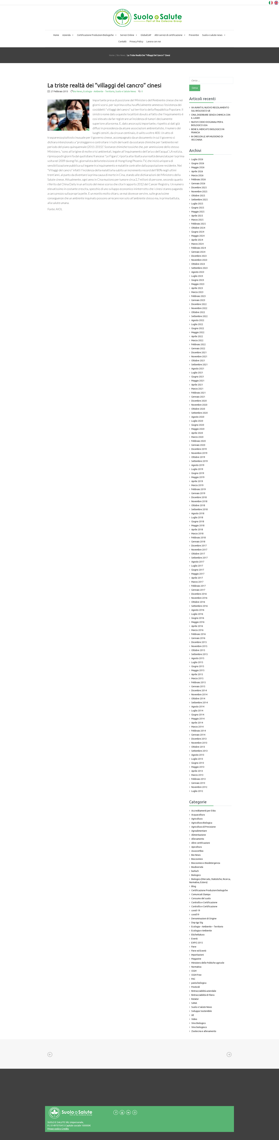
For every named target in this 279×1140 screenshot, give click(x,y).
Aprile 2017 (197, 578)
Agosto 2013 (197, 755)
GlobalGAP (146, 35)
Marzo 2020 (197, 437)
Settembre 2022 (199, 316)
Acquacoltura (198, 814)
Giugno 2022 (197, 328)
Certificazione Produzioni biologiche (209, 890)
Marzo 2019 (197, 485)
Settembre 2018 (199, 509)
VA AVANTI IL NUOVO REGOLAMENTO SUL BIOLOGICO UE (210, 109)
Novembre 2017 (199, 549)
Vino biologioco (199, 1027)
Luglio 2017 (197, 565)
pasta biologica (198, 983)
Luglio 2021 (197, 372)
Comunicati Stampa (200, 894)
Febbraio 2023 (198, 296)
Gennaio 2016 (198, 638)
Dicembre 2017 (199, 545)
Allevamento (197, 839)
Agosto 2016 (197, 610)
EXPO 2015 (197, 942)
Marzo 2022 (197, 340)
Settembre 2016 (199, 606)
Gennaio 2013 (198, 783)
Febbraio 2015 (198, 682)
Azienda (66, 35)
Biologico (196, 875)
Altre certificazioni (200, 843)
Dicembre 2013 (199, 738)
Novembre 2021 (199, 356)
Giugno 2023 (197, 280)
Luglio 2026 (197, 159)
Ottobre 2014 (198, 698)
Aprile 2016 (197, 626)
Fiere (193, 946)
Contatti (122, 41)
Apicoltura (196, 847)
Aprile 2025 (197, 215)
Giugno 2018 (197, 521)
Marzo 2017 (197, 582)
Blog (193, 886)
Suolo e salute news (212, 35)
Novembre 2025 (199, 191)
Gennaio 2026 (198, 183)
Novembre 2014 (199, 694)
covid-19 (195, 910)
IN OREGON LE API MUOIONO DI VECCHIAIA (207, 138)
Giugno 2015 (197, 666)
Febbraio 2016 (198, 634)
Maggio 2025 (197, 211)
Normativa (196, 967)
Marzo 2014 (197, 726)
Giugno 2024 (197, 231)
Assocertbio (197, 851)
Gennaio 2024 (198, 252)
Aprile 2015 (197, 674)
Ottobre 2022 (198, 312)
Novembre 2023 (199, 260)
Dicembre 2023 (199, 256)
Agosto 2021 (197, 368)
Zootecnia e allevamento (203, 1031)
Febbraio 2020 (198, 441)
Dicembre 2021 (199, 352)
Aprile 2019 (197, 481)
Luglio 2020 (197, 421)
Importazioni (197, 954)
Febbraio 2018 (198, 537)
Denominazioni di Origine (204, 918)
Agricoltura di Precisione (203, 827)
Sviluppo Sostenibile (201, 1011)
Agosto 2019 (197, 465)
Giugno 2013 (197, 763)
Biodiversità (197, 867)
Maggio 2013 (197, 767)
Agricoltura (196, 818)
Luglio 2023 (197, 276)
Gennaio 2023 (198, 300)
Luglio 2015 (197, 662)
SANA (194, 1003)
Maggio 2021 (197, 380)
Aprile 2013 (197, 771)
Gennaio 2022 (198, 348)
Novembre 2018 (199, 501)
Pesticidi (195, 987)
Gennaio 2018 (198, 541)
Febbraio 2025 (198, 223)
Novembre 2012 (199, 787)
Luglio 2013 (197, 759)
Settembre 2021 (199, 364)
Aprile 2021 (197, 384)
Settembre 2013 (199, 751)
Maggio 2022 (197, 332)
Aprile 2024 (197, 240)
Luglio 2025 (197, 203)
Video (194, 1019)
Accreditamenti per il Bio (203, 810)
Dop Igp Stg (197, 922)
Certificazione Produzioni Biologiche (95, 35)
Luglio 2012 (197, 791)
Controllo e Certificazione (204, 902)
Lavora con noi (153, 41)
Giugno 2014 (197, 714)
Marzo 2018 (197, 533)
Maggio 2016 (197, 622)
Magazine (196, 958)
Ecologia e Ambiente (201, 930)
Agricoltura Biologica (201, 822)
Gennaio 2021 (198, 396)
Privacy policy (54, 1128)
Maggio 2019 (197, 477)
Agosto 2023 (197, 272)
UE (192, 1015)
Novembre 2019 (199, 453)
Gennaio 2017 (198, 590)
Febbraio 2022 (198, 344)
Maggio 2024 (197, 236)
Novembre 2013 (199, 742)
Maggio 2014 (197, 718)
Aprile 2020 (197, 433)
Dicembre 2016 (199, 594)
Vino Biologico (198, 1023)
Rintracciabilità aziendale (203, 991)
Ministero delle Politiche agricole (207, 963)
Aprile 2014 (197, 722)
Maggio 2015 (197, 670)
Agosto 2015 (197, 658)
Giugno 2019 (197, 473)
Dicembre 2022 (199, 304)
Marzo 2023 (197, 292)
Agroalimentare (199, 831)
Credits (65, 1128)
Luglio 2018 (197, 517)
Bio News (121, 55)
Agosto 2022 (197, 320)
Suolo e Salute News (125, 91)
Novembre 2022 (199, 308)
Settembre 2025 (199, 199)
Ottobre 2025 (198, 195)
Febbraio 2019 (198, 489)
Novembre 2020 (199, 404)
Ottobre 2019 (198, 457)
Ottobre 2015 (198, 650)
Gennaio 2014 (198, 734)
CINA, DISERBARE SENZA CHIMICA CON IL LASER (210, 116)
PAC (193, 979)
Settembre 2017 (199, 557)
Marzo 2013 (197, 775)
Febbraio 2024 (198, 248)
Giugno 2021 (197, 376)
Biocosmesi (197, 859)
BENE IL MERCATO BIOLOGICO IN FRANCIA (207, 131)
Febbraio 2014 (198, 730)
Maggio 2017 (197, 573)
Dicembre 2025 (199, 187)
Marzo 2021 (197, 388)
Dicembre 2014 (199, 690)
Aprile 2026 (197, 171)
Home (56, 35)
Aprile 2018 (197, 529)
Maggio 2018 (197, 525)
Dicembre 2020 (199, 400)
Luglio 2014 (197, 710)
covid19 (195, 914)
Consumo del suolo (201, 898)
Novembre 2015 (199, 646)
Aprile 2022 (197, 336)
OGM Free (196, 975)
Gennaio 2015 (198, 686)
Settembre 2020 (199, 413)
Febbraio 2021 (198, 392)
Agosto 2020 (197, 417)
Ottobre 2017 (198, 553)
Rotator (195, 999)
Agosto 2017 (197, 561)
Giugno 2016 (197, 618)
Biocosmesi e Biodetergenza (205, 863)
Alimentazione (198, 835)
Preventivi (194, 35)
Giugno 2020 (197, 425)
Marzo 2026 (197, 175)
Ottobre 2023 (198, 264)
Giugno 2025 (197, 207)
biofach (195, 871)
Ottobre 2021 (198, 360)
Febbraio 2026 (198, 179)
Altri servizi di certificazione (168, 35)
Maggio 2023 (197, 284)
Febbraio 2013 (198, 779)
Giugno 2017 (197, 569)
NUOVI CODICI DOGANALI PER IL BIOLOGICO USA (207, 124)
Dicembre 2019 (199, 449)
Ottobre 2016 (198, 602)
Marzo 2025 (197, 219)
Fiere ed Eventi (198, 950)
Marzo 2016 (197, 630)
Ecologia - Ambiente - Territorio (98, 91)
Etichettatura (197, 934)
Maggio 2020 (197, 429)
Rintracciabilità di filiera (202, 995)
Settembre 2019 (199, 461)
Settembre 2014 (199, 702)
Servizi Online (127, 35)
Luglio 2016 (197, 614)
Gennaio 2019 (198, 493)
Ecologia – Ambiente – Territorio (207, 926)
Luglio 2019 (197, 469)
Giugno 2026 (197, 163)
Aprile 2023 (197, 288)
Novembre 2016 (199, 598)
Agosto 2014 (197, 706)
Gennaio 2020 (198, 445)
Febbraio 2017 (198, 586)
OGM (193, 971)
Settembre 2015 (199, 654)
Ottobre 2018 (198, 505)
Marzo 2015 (197, 678)
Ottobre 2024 (198, 227)
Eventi (194, 938)
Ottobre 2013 (198, 747)
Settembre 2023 (199, 268)
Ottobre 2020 (198, 409)
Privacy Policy (136, 41)
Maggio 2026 (197, 167)
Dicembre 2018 (199, 497)
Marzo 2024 (197, 244)
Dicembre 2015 (199, 642)
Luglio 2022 (197, 324)
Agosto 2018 (197, 513)
